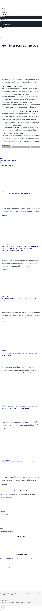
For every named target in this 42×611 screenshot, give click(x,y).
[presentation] (21, 178)
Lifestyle (9, 44)
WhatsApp (30, 602)
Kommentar (2, 511)
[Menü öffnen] (1, 38)
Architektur (2, 16)
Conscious (9, 296)
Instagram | (21, 602)
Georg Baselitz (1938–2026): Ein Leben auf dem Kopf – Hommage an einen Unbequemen (18, 558)
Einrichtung (4, 44)
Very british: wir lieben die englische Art (17, 193)
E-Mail (1, 522)
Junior (1, 21)
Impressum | (2, 602)
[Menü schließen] (0, 610)
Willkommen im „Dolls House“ (6, 163)
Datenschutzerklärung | (9, 602)
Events (3, 27)
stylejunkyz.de (5, 600)
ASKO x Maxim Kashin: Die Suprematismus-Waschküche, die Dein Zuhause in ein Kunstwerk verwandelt (19, 354)
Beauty (3, 10)
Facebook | (17, 602)
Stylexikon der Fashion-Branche (6, 24)
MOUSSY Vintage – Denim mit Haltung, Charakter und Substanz (13, 562)
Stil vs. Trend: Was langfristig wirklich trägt (9, 567)
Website (1, 528)
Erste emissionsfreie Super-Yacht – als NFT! (18, 462)
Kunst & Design (6, 12)
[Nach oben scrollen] (1, 608)
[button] (6, 147)
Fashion (3, 9)
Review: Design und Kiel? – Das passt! (8, 160)
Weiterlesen (5, 215)
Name (1, 517)
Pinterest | (26, 602)
